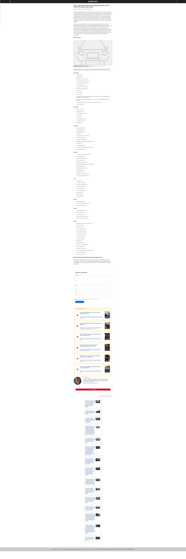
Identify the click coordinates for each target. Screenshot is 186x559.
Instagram (91, 382)
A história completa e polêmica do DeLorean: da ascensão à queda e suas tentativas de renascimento (90, 420)
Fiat (83, 9)
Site (75, 294)
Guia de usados (57, 549)
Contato (87, 382)
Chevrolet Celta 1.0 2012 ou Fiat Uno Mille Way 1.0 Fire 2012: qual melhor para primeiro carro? (90, 508)
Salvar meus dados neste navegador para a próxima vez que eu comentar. (88, 299)
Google (88, 549)
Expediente (66, 549)
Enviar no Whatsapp (93, 389)
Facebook (84, 549)
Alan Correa (80, 9)
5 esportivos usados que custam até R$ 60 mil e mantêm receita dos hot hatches (90, 412)
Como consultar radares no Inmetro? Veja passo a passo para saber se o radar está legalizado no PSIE (90, 440)
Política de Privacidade (73, 549)
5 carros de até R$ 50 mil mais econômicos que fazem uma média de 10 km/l (90, 539)
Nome (76, 285)
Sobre (62, 549)
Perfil (84, 382)
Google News (92, 549)
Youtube (97, 549)
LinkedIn (95, 382)
